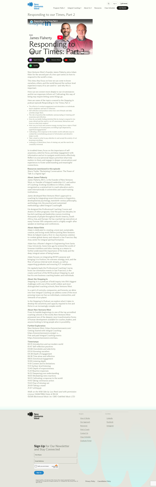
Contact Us (84, 433)
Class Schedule (110, 8)
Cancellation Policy (104, 481)
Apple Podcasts (38, 60)
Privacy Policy (90, 481)
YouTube (71, 60)
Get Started (122, 8)
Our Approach (85, 422)
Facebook (110, 422)
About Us (87, 8)
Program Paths (58, 8)
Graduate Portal (85, 441)
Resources (97, 8)
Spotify (35, 65)
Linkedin (110, 418)
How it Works (85, 418)
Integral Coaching (74, 8)
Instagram (110, 426)
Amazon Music (56, 60)
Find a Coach (84, 429)
